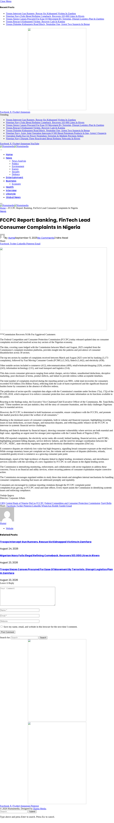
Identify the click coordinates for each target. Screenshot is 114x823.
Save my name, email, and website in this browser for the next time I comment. (40, 626)
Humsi (11, 238)
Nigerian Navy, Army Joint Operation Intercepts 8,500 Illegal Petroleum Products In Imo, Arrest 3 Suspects (56, 133)
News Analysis (19, 161)
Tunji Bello (106, 503)
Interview (11, 190)
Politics (15, 163)
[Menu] (1, 203)
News (9, 158)
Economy (16, 184)
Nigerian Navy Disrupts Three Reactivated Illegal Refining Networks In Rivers (43, 138)
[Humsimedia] (14, 146)
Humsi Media (39, 808)
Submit (32, 811)
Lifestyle (11, 193)
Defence (16, 174)
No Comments (45, 238)
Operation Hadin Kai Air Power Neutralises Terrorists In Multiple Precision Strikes (44, 136)
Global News (13, 197)
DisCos (32, 503)
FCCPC (40, 503)
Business (11, 180)
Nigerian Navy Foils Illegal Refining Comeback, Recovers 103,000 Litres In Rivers (45, 16)
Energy (15, 169)
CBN (2, 503)
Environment (18, 166)
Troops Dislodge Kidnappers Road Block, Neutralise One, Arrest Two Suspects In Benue (48, 24)
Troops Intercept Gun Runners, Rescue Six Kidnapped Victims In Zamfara (41, 13)
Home (9, 154)
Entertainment (14, 177)
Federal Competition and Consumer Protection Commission (72, 503)
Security (16, 171)
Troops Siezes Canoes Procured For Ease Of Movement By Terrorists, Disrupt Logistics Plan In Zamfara (55, 19)
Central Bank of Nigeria (17, 503)
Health (10, 187)
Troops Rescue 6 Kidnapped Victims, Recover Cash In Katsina (35, 21)
